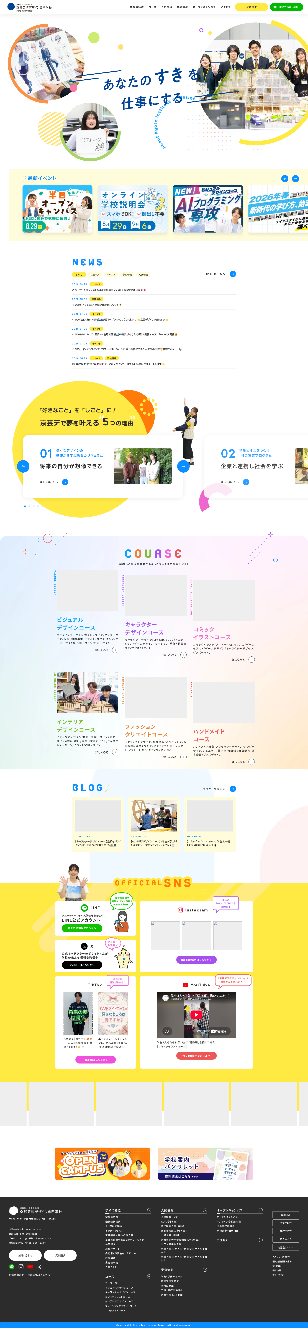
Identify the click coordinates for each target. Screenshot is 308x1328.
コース (109, 1276)
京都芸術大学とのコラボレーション (124, 1239)
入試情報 (167, 1210)
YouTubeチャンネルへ (196, 1055)
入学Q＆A (110, 1267)
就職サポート (112, 1249)
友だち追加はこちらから (82, 928)
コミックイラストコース (117, 1297)
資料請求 (251, 7)
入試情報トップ (169, 1217)
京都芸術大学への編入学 (119, 1235)
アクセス (226, 7)
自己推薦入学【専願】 (172, 1226)
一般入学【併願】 (170, 1235)
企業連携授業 (113, 1221)
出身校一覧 (111, 1262)
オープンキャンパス (229, 1210)
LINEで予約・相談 (288, 7)
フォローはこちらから (82, 965)
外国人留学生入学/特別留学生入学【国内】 (184, 1250)
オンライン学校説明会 (229, 1221)
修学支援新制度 (170, 1281)
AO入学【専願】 (169, 1221)
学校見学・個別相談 (228, 1230)
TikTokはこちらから (95, 1059)
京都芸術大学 (16, 1274)
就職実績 (110, 1258)
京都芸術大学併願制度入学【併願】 (180, 1239)
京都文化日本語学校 (39, 1274)
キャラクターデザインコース (120, 1292)
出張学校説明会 (226, 1226)
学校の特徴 (113, 1210)
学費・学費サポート (171, 1276)
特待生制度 (167, 1285)
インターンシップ (114, 1230)
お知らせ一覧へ (215, 274)
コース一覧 (111, 1283)
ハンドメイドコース (115, 1310)
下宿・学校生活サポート (174, 1290)
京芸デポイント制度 (172, 1294)
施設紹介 (110, 1244)
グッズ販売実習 (113, 1226)
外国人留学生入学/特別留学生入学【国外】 (184, 1258)
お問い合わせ (25, 1255)
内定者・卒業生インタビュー (120, 1253)
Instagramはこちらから (196, 959)
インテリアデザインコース (119, 1301)
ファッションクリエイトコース (121, 1306)
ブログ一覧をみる (214, 789)
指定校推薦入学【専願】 (174, 1230)
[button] (284, 178)
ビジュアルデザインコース (119, 1287)
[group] (57, 209)
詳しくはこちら (49, 481)
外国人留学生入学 (171, 1244)
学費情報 (167, 1269)
